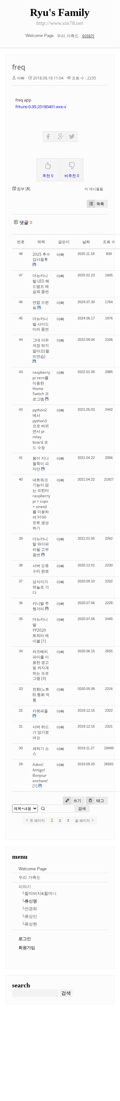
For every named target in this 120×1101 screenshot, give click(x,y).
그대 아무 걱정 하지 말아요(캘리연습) (41, 348)
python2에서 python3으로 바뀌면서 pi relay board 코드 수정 (41, 428)
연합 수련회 (41, 305)
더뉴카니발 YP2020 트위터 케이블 (41, 630)
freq (18, 67)
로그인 (25, 938)
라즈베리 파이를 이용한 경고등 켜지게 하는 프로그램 (41, 665)
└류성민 (29, 916)
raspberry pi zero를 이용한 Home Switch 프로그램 (41, 386)
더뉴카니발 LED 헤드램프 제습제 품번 (41, 283)
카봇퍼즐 (40, 711)
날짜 (86, 241)
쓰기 (76, 800)
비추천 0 (71, 175)
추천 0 (47, 175)
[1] (43, 641)
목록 (100, 203)
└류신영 (29, 901)
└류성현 (29, 924)
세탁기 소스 (41, 751)
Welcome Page (40, 35)
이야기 (88, 36)
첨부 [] (23, 188)
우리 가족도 (68, 36)
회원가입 (27, 947)
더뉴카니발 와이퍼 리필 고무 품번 (41, 547)
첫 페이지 (37, 820)
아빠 (21, 78)
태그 (99, 800)
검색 (82, 808)
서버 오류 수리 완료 (41, 568)
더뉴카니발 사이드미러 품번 (41, 324)
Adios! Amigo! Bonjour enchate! (40, 772)
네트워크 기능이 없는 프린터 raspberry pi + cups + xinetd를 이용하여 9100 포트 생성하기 (41, 504)
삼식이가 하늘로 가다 (41, 587)
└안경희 (29, 908)
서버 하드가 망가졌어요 (41, 732)
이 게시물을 (94, 188)
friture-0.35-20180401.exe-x (40, 106)
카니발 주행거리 (41, 606)
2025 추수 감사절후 (41, 256)
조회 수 (109, 241)
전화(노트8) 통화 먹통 (41, 694)
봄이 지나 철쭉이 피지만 (41, 463)
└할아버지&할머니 (39, 893)
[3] (43, 678)
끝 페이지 (83, 820)
